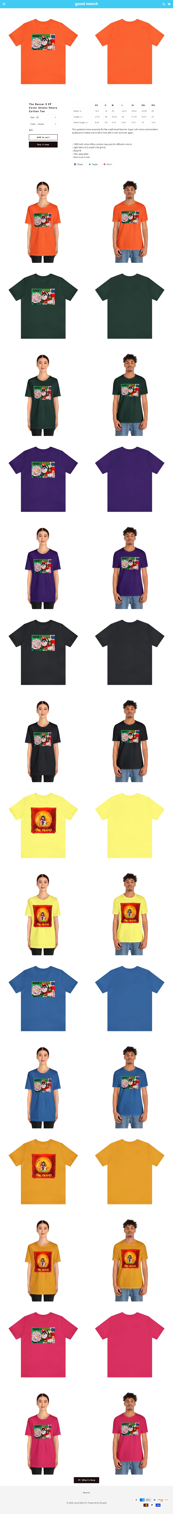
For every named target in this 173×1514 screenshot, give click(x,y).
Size (32, 117)
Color (33, 124)
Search (86, 1492)
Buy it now (43, 144)
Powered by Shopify (97, 1502)
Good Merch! (80, 1502)
